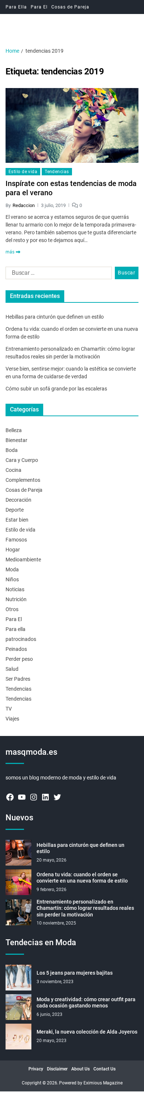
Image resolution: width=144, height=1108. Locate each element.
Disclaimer (57, 1069)
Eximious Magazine (103, 1083)
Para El (39, 7)
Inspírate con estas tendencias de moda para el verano (71, 188)
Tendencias (57, 171)
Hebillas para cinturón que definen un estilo (55, 317)
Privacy (35, 1069)
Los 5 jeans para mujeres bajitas (75, 973)
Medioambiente (23, 559)
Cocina (13, 470)
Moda (12, 569)
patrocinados (21, 639)
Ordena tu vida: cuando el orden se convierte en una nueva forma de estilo (82, 878)
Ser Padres (18, 679)
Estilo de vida (22, 171)
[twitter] (57, 797)
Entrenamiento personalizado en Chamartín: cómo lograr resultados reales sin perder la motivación (85, 908)
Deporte (15, 510)
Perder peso (19, 659)
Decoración (18, 500)
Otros (12, 609)
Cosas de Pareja (70, 7)
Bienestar (16, 440)
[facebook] (10, 797)
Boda (12, 450)
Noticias (15, 589)
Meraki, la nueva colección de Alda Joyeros (87, 1032)
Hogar (13, 550)
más (10, 252)
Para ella (15, 629)
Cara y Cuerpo (22, 460)
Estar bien (17, 520)
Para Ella (16, 7)
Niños (12, 579)
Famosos (16, 540)
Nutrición (16, 599)
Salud (12, 669)
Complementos (23, 480)
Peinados (16, 649)
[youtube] (21, 797)
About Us (80, 1069)
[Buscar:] (57, 274)
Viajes (12, 719)
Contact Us (104, 1069)
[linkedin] (45, 797)
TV (9, 709)
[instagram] (33, 797)
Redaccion (24, 205)
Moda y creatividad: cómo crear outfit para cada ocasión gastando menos (86, 1002)
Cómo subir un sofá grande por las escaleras (56, 389)
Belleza (14, 430)
